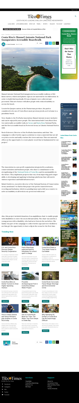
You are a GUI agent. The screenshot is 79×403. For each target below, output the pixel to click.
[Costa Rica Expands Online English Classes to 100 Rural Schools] (75, 192)
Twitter (6, 392)
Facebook (7, 384)
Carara (30, 123)
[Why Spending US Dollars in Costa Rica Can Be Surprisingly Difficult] (50, 308)
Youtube (6, 394)
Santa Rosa (41, 123)
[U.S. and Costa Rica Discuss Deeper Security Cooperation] (10, 241)
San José (62, 105)
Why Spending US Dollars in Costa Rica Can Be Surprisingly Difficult (49, 317)
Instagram (7, 387)
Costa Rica (7, 34)
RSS (5, 389)
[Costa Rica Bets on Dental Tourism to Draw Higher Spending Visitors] (10, 275)
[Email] (57, 43)
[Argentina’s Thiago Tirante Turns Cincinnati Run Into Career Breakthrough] (75, 174)
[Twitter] (50, 43)
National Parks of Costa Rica (28, 172)
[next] (57, 29)
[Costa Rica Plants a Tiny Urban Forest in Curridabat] (50, 241)
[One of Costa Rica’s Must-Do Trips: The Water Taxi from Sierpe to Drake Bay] (30, 308)
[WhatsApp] (53, 43)
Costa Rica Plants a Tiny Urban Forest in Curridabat (49, 249)
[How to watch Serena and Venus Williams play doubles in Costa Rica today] (10, 308)
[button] (75, 16)
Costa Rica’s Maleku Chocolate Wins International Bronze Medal (66, 167)
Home (3, 34)
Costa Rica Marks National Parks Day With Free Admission (66, 159)
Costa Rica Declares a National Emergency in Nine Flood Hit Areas (65, 184)
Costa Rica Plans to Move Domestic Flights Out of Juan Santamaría (66, 144)
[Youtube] (2, 395)
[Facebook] (46, 43)
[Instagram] (2, 387)
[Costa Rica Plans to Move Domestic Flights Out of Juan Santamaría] (75, 143)
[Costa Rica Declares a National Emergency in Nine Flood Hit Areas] (75, 182)
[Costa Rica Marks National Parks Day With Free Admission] (75, 158)
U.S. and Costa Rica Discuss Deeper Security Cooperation (9, 249)
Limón (70, 105)
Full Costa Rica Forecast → (69, 126)
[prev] (54, 29)
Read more (5, 265)
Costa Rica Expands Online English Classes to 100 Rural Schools (66, 193)
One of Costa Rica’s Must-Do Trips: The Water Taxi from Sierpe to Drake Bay (30, 317)
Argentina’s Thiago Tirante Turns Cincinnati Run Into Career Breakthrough (66, 175)
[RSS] (2, 389)
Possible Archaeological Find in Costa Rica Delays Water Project (30, 285)
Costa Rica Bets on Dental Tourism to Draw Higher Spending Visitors (10, 285)
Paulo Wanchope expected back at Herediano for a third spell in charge (29, 250)
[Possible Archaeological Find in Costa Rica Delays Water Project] (30, 275)
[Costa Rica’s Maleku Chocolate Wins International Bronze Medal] (75, 166)
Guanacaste (66, 105)
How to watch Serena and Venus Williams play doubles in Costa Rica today (9, 317)
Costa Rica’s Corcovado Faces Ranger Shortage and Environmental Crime (50, 285)
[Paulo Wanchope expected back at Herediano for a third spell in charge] (30, 241)
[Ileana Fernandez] (4, 44)
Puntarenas (75, 105)
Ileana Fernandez (11, 44)
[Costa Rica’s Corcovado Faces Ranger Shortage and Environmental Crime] (50, 275)
